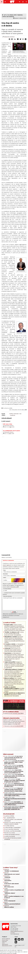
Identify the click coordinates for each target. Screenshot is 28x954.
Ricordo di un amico (9, 832)
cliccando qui (13, 587)
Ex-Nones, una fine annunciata (12, 831)
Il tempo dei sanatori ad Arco (12, 834)
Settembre (9, 886)
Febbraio (11, 870)
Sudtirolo (12, 415)
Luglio (14, 889)
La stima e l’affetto (9, 816)
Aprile (9, 900)
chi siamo (12, 932)
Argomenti (4, 941)
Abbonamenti (5, 944)
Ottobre (11, 883)
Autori (3, 942)
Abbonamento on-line (7, 945)
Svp (20, 413)
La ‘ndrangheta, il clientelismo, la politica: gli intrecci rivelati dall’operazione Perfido (14, 645)
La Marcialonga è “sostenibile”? (12, 827)
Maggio (14, 896)
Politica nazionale (14, 413)
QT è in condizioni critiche (11, 711)
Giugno (9, 892)
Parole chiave (5, 940)
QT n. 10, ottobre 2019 (10, 15)
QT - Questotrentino (9, 817)
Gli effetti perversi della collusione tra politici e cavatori (14, 689)
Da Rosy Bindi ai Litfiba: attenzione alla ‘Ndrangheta (14, 694)
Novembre (7, 879)
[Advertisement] (14, 494)
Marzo (12, 903)
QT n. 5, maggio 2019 (9, 426)
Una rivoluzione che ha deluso (17, 409)
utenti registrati (7, 565)
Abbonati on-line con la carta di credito (13, 726)
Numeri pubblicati (6, 938)
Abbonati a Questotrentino (11, 718)
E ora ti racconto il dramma (11, 829)
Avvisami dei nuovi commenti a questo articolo (14, 593)
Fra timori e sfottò (7, 408)
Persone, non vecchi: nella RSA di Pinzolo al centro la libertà (13, 823)
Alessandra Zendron (9, 36)
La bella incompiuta (9, 836)
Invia (14, 611)
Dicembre (7, 876)
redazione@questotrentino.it (16, 931)
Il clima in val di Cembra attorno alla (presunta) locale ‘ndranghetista (14, 633)
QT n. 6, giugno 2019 (9, 433)
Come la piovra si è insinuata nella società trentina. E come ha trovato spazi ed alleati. (13, 650)
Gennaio (12, 873)
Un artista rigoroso (9, 825)
